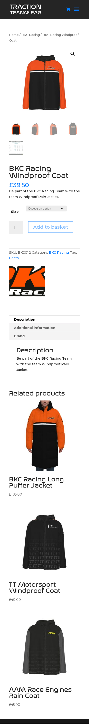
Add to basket (50, 227)
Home (14, 35)
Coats (14, 258)
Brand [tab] (19, 336)
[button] (72, 54)
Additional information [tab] (34, 328)
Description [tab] (24, 319)
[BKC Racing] (27, 283)
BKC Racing (30, 35)
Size (15, 212)
